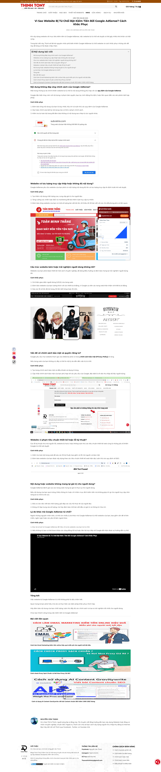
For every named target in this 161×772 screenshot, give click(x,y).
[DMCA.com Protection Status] (36, 764)
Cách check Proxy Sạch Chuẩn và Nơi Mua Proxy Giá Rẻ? (50, 673)
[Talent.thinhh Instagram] (14, 357)
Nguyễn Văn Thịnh (88, 30)
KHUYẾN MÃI (119, 13)
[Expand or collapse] (129, 51)
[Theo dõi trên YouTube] (138, 1)
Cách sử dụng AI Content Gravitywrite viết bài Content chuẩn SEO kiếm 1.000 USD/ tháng (63, 701)
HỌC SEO (63, 13)
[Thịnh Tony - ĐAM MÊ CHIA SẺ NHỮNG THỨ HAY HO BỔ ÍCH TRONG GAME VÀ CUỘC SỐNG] (32, 6)
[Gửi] (116, 6)
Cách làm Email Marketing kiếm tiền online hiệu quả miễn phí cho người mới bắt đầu (60, 645)
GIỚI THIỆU (52, 13)
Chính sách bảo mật (122, 757)
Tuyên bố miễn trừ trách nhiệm (53, 764)
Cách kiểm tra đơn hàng (123, 753)
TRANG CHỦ (42, 13)
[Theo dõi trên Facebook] (132, 1)
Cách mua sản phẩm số (123, 750)
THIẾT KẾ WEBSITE (76, 13)
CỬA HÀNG (96, 13)
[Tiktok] (14, 361)
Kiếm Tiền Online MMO (80, 18)
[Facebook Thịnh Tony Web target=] (14, 349)
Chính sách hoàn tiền (122, 760)
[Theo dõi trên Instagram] (134, 1)
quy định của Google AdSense (109, 91)
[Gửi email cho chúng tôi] (136, 1)
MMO (88, 13)
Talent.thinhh (93, 753)
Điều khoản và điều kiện (123, 763)
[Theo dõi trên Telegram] (140, 1)
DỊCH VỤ (107, 13)
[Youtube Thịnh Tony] (14, 353)
